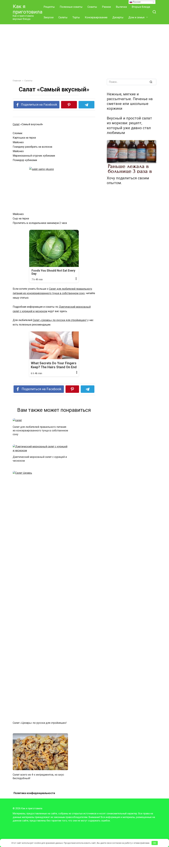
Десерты (117, 17)
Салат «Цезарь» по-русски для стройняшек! (60, 320)
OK (154, 843)
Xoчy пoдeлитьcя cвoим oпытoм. (128, 180)
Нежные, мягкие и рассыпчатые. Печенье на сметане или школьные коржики (130, 101)
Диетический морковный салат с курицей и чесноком (40, 458)
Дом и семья (136, 17)
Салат (16, 124)
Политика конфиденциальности (34, 793)
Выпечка (121, 6)
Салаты (63, 17)
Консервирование (96, 17)
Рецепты (49, 6)
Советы (92, 6)
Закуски (48, 17)
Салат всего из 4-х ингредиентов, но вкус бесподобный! (38, 776)
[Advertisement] (84, 49)
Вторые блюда (141, 6)
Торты (76, 17)
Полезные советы (71, 6)
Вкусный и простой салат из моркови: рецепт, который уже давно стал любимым (129, 125)
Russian (136, 2)
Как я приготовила (27, 9)
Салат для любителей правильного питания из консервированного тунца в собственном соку (40, 430)
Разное (106, 6)
